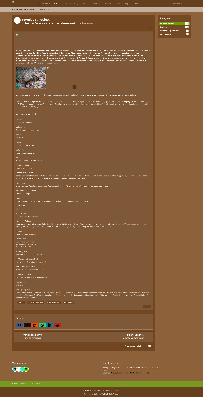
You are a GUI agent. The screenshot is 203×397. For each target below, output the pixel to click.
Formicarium (21, 60)
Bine (104, 370)
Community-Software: (101, 394)
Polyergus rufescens (132, 102)
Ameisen (110, 50)
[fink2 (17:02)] (18, 369)
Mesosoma (25, 224)
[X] (27, 325)
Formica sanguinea (53, 302)
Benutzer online (111, 363)
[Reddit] (34, 325)
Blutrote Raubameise (36, 302)
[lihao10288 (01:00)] (22, 369)
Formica (22, 302)
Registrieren (177, 4)
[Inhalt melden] (149, 306)
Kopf (18, 224)
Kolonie (120, 55)
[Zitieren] (145, 306)
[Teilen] (151, 27)
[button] (49, 325)
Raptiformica (60, 104)
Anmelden (165, 4)
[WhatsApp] (42, 325)
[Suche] (187, 3)
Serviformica (134, 50)
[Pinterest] (57, 325)
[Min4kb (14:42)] (26, 369)
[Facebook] (19, 325)
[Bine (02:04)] (14, 369)
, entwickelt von (101, 391)
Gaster (64, 224)
